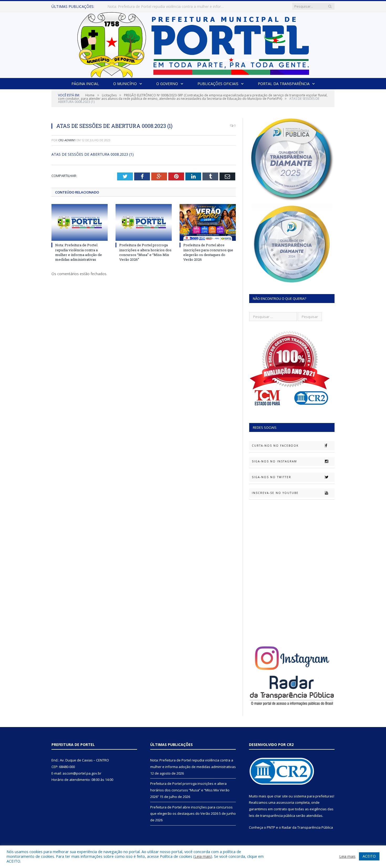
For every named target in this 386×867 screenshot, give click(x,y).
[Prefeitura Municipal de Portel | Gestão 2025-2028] (193, 43)
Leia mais (203, 856)
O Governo (167, 83)
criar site (281, 796)
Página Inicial (85, 83)
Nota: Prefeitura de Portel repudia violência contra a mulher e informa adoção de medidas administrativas (78, 252)
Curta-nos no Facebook (275, 445)
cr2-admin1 (67, 140)
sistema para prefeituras (313, 796)
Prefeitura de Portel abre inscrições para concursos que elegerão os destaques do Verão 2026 (208, 252)
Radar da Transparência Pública (307, 827)
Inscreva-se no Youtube (275, 493)
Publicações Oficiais (217, 83)
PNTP (271, 827)
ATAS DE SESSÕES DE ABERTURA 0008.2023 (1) (92, 154)
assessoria (285, 802)
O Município (125, 83)
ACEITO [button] (369, 856)
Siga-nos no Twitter (271, 477)
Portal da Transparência (284, 83)
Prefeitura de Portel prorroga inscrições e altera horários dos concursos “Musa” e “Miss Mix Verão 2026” (167, 6)
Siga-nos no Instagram (274, 461)
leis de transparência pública (272, 815)
